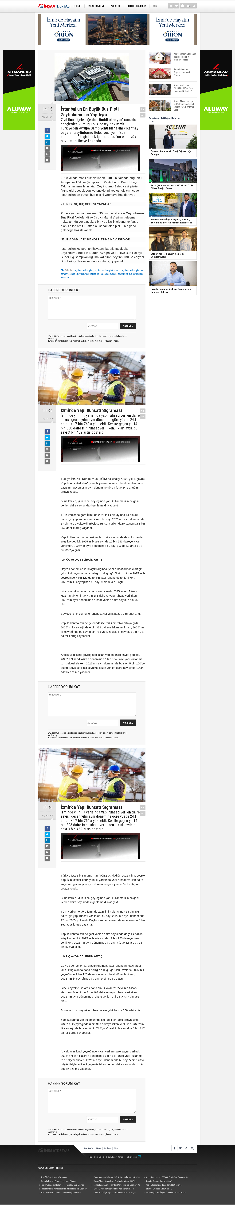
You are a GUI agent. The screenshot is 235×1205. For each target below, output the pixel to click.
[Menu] (171, 5)
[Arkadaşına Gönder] (47, 148)
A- (142, 115)
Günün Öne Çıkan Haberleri (50, 1167)
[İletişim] (188, 5)
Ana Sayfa (88, 1148)
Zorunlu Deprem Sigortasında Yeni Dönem (58, 1181)
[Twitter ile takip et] (180, 1148)
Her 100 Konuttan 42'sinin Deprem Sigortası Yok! (61, 1192)
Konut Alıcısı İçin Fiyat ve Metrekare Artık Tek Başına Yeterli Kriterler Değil (113, 1193)
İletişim (107, 1148)
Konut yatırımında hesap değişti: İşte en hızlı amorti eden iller (115, 1177)
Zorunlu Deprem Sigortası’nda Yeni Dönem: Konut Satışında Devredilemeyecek (112, 1189)
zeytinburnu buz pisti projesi (107, 270)
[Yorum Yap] (47, 159)
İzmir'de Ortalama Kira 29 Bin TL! (159, 1189)
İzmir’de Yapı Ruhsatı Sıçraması (54, 1177)
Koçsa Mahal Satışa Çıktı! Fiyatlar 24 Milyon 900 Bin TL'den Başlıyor (113, 1181)
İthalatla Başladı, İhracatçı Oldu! (159, 1181)
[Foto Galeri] (182, 5)
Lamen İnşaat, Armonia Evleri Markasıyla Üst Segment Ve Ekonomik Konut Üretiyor (115, 1185)
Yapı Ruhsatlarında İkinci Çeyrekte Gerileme (163, 1185)
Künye (98, 1148)
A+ (142, 109)
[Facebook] (47, 130)
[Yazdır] (47, 154)
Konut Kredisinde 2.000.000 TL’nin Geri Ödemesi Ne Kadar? (165, 1177)
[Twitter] (47, 136)
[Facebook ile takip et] (174, 1148)
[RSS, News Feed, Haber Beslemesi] (186, 1148)
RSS (116, 1148)
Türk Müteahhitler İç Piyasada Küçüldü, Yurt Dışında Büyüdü (61, 1185)
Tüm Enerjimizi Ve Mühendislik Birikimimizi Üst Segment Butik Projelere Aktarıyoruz (62, 1189)
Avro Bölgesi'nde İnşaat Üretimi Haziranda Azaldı (166, 1192)
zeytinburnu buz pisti (83, 270)
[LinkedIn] (47, 142)
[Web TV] (176, 5)
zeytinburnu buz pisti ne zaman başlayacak (97, 273)
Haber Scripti (131, 1157)
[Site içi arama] (194, 5)
